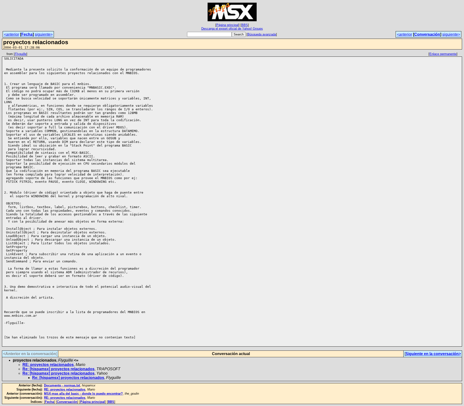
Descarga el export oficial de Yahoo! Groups (232, 28)
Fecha (27, 34)
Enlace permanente (443, 54)
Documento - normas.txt (62, 385)
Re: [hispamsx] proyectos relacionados (58, 369)
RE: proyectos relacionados (48, 365)
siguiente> (44, 34)
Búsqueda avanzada (261, 34)
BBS (244, 25)
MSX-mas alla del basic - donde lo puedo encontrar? (83, 393)
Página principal (227, 25)
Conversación (427, 34)
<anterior (11, 34)
